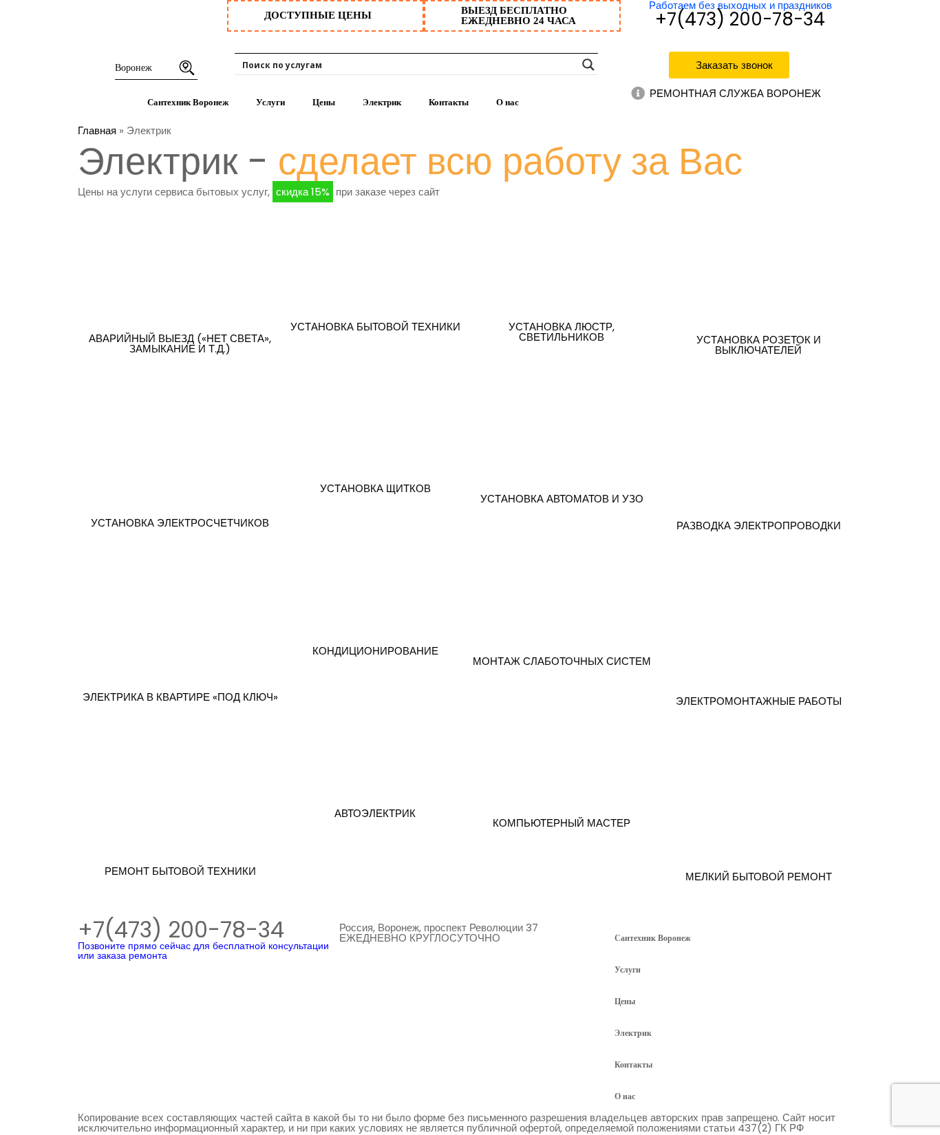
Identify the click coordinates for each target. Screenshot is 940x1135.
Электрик (382, 102)
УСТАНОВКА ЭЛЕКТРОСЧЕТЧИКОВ (180, 523)
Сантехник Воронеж (187, 102)
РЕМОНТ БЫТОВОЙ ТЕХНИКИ (180, 871)
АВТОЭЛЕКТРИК (375, 813)
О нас (507, 102)
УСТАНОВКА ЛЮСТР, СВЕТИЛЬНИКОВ (562, 331)
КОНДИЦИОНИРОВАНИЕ (375, 651)
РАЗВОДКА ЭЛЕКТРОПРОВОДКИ (758, 525)
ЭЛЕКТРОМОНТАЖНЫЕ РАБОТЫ (759, 701)
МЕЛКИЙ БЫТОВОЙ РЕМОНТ (758, 876)
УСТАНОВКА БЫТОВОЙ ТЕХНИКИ (375, 326)
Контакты (449, 102)
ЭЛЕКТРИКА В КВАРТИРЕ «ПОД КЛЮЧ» (180, 697)
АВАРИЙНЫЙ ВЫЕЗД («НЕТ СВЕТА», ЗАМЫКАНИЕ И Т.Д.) (180, 343)
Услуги (270, 102)
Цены (323, 102)
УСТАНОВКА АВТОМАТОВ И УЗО (561, 498)
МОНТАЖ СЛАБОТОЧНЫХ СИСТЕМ (562, 661)
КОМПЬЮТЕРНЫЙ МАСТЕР (561, 823)
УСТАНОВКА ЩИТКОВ (375, 488)
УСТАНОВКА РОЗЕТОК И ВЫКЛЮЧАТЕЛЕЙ (758, 344)
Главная (97, 130)
